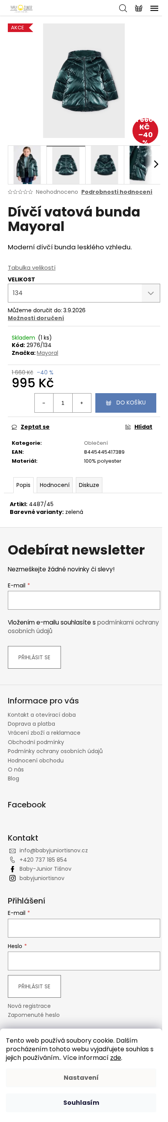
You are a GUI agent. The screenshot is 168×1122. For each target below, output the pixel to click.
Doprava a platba (31, 724)
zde (115, 1057)
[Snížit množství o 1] (44, 403)
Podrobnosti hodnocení (116, 192)
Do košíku (131, 402)
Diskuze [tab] (89, 485)
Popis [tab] (23, 485)
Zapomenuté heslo (34, 1015)
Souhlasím (81, 1102)
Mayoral (47, 353)
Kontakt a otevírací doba (42, 715)
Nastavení (81, 1077)
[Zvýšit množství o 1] (81, 403)
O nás (16, 769)
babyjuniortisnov (42, 878)
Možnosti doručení (36, 318)
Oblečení (96, 443)
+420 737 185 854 (43, 860)
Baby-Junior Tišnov (45, 869)
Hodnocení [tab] (55, 485)
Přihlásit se (34, 657)
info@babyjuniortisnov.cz (54, 850)
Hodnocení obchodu (36, 760)
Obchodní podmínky (36, 742)
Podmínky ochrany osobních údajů (55, 751)
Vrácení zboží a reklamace (44, 733)
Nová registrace (29, 1006)
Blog (13, 778)
